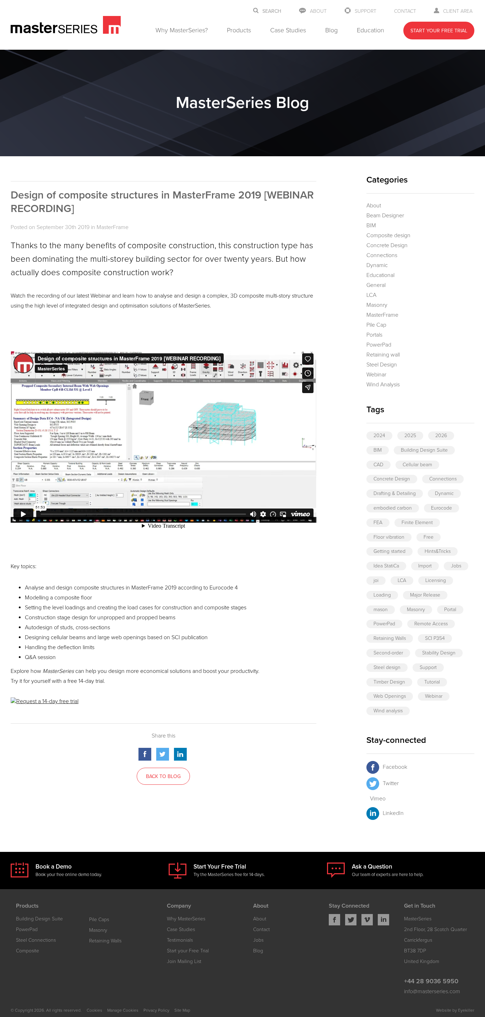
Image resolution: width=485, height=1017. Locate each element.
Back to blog (163, 776)
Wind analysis (388, 711)
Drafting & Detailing (395, 493)
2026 (441, 436)
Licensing (435, 580)
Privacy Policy (156, 1010)
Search (271, 11)
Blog (331, 30)
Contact (405, 11)
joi (376, 580)
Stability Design (439, 653)
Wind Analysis (383, 384)
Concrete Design (387, 245)
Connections (381, 255)
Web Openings (390, 696)
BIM (371, 225)
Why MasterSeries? (182, 30)
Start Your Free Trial (438, 31)
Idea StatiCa (386, 566)
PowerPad (378, 344)
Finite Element (417, 523)
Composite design (388, 235)
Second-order (388, 653)
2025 (410, 436)
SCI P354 (435, 638)
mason (381, 610)
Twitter (391, 783)
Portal (450, 610)
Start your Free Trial (188, 951)
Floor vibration (389, 537)
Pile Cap (376, 324)
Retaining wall (383, 354)
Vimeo (378, 798)
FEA (378, 523)
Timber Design (389, 682)
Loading (382, 595)
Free (429, 537)
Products (239, 30)
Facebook (395, 767)
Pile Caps (99, 920)
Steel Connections (36, 940)
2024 (379, 436)
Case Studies (288, 30)
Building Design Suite (424, 450)
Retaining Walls (390, 638)
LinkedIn (393, 813)
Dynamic (377, 265)
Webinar (376, 374)
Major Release (425, 595)
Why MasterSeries (186, 919)
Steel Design (381, 364)
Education (370, 30)
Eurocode (441, 508)
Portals (374, 334)
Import (425, 566)
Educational (380, 275)
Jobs (456, 566)
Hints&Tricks (438, 551)
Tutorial (432, 682)
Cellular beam (417, 465)
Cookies (94, 1010)
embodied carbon (393, 508)
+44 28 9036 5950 (431, 981)
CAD (378, 465)
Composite (27, 951)
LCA (371, 295)
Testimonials (180, 940)
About (318, 11)
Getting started (389, 551)
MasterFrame (113, 227)
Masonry (376, 305)
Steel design (387, 667)
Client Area (458, 11)
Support (365, 11)
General (376, 285)
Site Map (182, 1010)
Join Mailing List (184, 961)
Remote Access (431, 624)
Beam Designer (385, 215)
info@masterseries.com (432, 991)
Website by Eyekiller (455, 1010)
